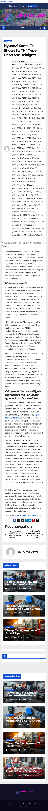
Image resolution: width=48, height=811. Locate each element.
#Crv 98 (31, 155)
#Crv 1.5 (22, 111)
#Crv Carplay (18, 161)
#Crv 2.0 (22, 118)
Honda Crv (8, 41)
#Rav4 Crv (39, 228)
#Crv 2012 (26, 135)
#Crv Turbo (30, 201)
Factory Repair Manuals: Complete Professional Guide (21, 584)
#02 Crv (38, 64)
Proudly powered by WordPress (16, 804)
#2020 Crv (26, 98)
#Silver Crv (36, 232)
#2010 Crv (16, 88)
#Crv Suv (38, 198)
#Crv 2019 (36, 141)
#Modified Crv (18, 228)
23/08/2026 (12, 699)
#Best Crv (32, 105)
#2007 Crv (16, 84)
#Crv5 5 (24, 208)
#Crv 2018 (26, 141)
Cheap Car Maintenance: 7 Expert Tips (22, 632)
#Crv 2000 (17, 121)
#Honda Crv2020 (19, 215)
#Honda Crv (17, 212)
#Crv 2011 (16, 135)
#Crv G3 (40, 165)
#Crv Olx (27, 188)
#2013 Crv (16, 91)
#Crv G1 (24, 165)
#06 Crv (39, 68)
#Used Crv (28, 235)
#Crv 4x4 (40, 151)
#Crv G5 (25, 168)
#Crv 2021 (35, 145)
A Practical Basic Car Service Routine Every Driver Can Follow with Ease (24, 771)
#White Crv (39, 235)
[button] (41, 28)
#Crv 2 (15, 118)
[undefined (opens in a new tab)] (11, 520)
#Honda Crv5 (33, 218)
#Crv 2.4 (31, 118)
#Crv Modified (29, 181)
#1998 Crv (16, 74)
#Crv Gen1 (16, 171)
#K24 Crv (39, 222)
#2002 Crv (26, 78)
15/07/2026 (12, 775)
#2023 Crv (26, 101)
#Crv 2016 (36, 138)
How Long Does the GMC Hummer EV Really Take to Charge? (15, 534)
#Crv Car (35, 158)
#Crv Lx (31, 178)
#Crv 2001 (28, 121)
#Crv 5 (16, 155)
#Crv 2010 (35, 131)
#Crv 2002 (37, 121)
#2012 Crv (36, 88)
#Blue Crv (27, 108)
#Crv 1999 (36, 115)
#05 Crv (31, 68)
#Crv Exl (16, 165)
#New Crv (29, 228)
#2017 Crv (26, 95)
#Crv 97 (23, 155)
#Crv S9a (16, 198)
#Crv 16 (30, 111)
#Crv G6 (33, 168)
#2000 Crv (36, 74)
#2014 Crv (26, 91)
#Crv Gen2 (26, 171)
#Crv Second (27, 198)
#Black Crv (17, 108)
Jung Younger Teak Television (27, 515)
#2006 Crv (37, 81)
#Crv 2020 (25, 145)
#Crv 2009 (16, 131)
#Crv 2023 (26, 148)
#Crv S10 (34, 195)
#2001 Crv (16, 78)
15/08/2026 (12, 725)
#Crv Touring (18, 201)
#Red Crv (26, 232)
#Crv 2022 (16, 148)
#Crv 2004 (26, 125)
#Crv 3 (15, 151)
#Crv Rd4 (16, 195)
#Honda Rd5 (29, 222)
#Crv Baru (26, 158)
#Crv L (24, 178)
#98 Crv (15, 105)
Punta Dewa (20, 62)
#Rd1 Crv (17, 232)
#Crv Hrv (27, 175)
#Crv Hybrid (37, 175)
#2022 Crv (16, 101)
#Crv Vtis (16, 208)
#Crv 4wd (30, 151)
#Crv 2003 (16, 125)
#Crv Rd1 (27, 191)
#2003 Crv (36, 78)
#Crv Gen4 (17, 175)
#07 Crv (15, 71)
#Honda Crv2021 (35, 215)
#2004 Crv (16, 81)
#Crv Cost (29, 161)
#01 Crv (31, 64)
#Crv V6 (39, 201)
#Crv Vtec (28, 205)
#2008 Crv (26, 84)
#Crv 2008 (37, 128)
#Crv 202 (16, 145)
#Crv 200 (40, 118)
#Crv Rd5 (25, 195)
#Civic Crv (36, 108)
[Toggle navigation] (22, 28)
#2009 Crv (37, 84)
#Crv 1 (15, 111)
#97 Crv (35, 101)
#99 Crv (23, 105)
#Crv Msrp (16, 185)
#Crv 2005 (37, 125)
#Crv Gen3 (37, 171)
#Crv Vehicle (17, 205)
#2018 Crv (36, 95)
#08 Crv (23, 71)
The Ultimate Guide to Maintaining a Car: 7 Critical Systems (23, 608)
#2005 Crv (27, 81)
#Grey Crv (33, 208)
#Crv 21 (35, 148)
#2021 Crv (36, 98)
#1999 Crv (26, 74)
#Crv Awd (16, 158)
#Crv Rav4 (18, 191)
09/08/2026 (12, 750)
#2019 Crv (16, 98)
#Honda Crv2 (29, 212)
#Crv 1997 (16, 115)
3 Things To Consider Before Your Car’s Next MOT (33, 534)
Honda (8, 765)
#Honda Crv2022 (19, 218)
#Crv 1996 (39, 111)
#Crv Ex (37, 161)
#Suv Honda (17, 235)
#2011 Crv (26, 88)
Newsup (37, 804)
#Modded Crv (29, 225)
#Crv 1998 (26, 115)
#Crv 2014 (16, 138)
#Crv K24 (16, 178)
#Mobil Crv (18, 225)
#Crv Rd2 (36, 191)
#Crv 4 (22, 151)
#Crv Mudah (28, 185)
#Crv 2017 (16, 141)
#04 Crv (23, 68)
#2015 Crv (36, 91)
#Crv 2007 (26, 128)
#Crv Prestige (38, 188)
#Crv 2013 (35, 135)
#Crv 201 (26, 131)
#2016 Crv (16, 95)
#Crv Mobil (17, 181)
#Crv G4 (17, 168)
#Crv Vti (37, 205)
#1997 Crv (32, 71)
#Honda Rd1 (17, 222)
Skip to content (6, 2)
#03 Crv (15, 68)
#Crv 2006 (16, 128)
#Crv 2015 (26, 138)
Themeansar (23, 807)
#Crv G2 (32, 165)
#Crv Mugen (17, 188)
